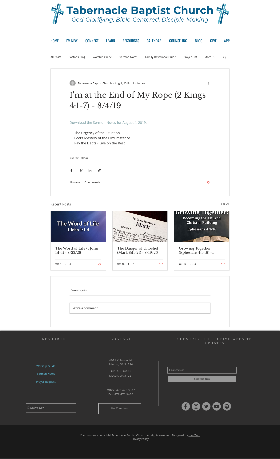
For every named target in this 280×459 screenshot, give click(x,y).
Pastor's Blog (77, 57)
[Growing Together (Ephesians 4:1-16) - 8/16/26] (201, 226)
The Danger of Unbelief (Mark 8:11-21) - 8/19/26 (137, 250)
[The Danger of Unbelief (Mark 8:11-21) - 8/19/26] (140, 226)
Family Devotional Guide (160, 57)
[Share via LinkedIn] (90, 170)
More (208, 57)
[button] (92, 40)
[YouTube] (216, 406)
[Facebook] (186, 406)
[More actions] (208, 83)
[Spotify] (227, 406)
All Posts (55, 57)
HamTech (194, 435)
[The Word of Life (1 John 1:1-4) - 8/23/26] (78, 226)
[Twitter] (206, 406)
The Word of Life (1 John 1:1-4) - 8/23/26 (76, 250)
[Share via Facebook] (71, 170)
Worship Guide (102, 57)
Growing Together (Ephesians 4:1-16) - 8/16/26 (195, 250)
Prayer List (190, 57)
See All (225, 203)
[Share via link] (99, 170)
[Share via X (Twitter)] (80, 170)
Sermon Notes (128, 57)
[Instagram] (196, 406)
